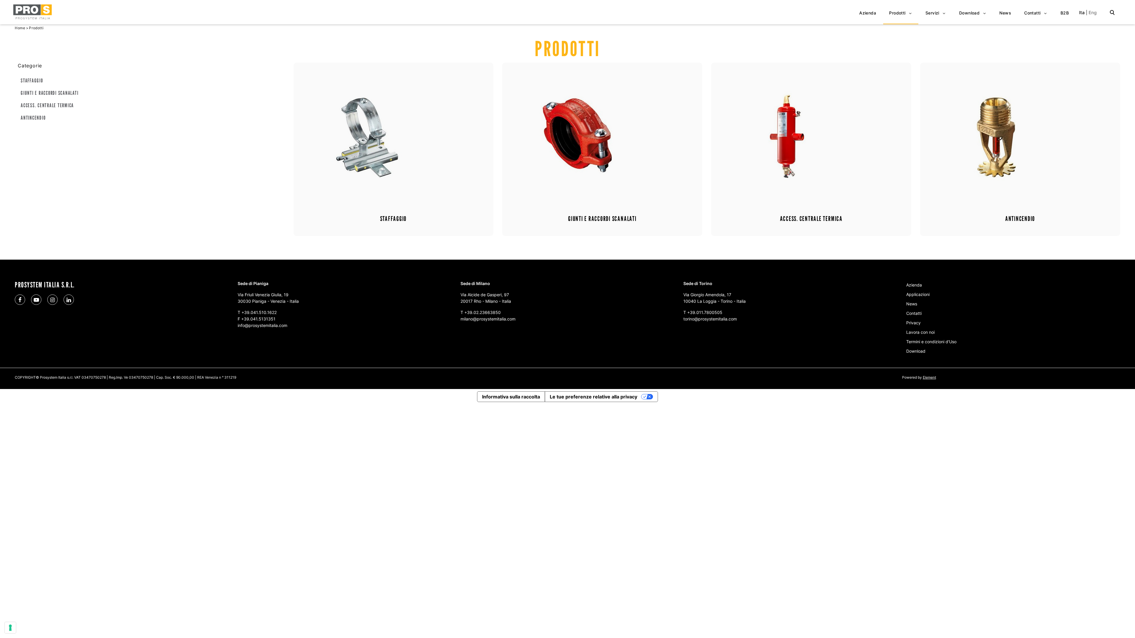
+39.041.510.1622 (259, 312)
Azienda (914, 284)
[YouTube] (36, 299)
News (911, 303)
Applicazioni (918, 294)
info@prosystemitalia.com (262, 325)
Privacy (913, 322)
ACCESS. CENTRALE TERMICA (47, 105)
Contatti (914, 313)
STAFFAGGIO (32, 80)
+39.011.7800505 (704, 312)
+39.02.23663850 (482, 312)
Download (915, 351)
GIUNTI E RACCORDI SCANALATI (50, 93)
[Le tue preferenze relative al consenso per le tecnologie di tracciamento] (10, 627)
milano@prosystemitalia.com (488, 318)
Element (929, 377)
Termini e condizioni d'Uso (931, 341)
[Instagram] (52, 299)
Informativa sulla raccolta (511, 397)
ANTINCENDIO (33, 118)
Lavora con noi (920, 332)
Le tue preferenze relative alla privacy (593, 397)
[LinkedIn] (69, 299)
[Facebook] (20, 299)
